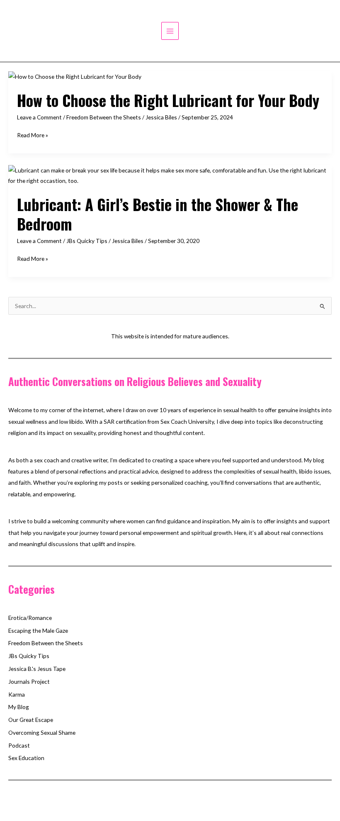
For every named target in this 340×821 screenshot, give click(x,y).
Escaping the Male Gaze (38, 630)
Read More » (32, 135)
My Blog (18, 706)
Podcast (19, 745)
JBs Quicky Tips (86, 240)
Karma (16, 694)
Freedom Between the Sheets (103, 117)
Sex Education (26, 757)
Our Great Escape (30, 719)
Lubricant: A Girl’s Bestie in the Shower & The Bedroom (157, 214)
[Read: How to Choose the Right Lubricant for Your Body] (74, 76)
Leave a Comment (39, 117)
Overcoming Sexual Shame (41, 732)
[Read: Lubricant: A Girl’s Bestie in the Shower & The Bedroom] (170, 174)
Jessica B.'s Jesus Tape (37, 668)
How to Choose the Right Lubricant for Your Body (168, 100)
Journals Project (29, 681)
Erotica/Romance (30, 617)
